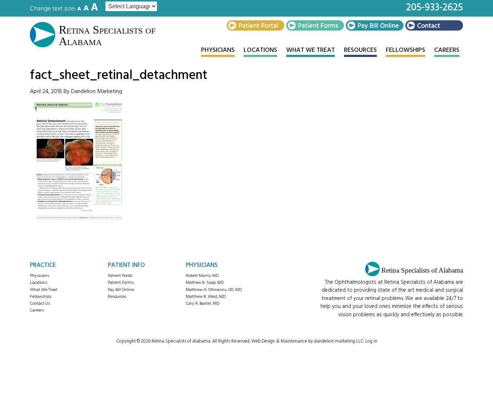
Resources (117, 296)
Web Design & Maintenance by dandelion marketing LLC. (307, 341)
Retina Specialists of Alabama (107, 35)
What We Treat (43, 290)
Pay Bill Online (121, 290)
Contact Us (40, 303)
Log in (371, 341)
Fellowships (40, 296)
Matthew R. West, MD (206, 296)
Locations (38, 282)
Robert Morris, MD (202, 275)
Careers (37, 310)
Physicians (39, 275)
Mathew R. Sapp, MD (205, 282)
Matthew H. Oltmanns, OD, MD (214, 290)
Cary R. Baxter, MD (202, 303)
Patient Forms (121, 282)
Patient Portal (120, 275)
